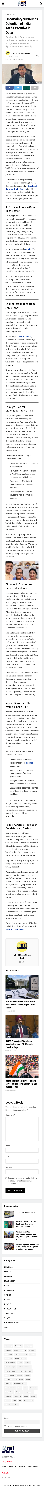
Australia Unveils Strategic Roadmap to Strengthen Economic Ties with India (26, 1224)
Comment (10, 1115)
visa (16, 1404)
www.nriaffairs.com (15, 929)
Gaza (25, 1354)
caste (16, 1350)
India (20, 1363)
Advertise (12, 1466)
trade (26, 1396)
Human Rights (20, 1358)
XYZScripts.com (34, 1485)
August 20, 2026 (11, 1050)
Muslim (8, 1383)
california (28, 1346)
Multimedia (9, 1281)
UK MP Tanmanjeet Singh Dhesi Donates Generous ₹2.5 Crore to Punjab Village (19, 1044)
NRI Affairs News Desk (22, 53)
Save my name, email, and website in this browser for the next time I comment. (22, 1181)
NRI (19, 1388)
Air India (9, 1346)
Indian (27, 1363)
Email (9, 1156)
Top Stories (10, 1314)
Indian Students (26, 1371)
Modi (28, 1379)
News (13, 15)
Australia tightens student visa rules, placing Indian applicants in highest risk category (27, 1247)
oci (25, 1388)
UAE (14, 1400)
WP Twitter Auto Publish (12, 1485)
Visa (6, 1327)
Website (9, 1167)
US (25, 1400)
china (24, 1350)
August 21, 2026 (11, 1011)
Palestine (9, 1392)
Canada (8, 1350)
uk (20, 1400)
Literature (9, 1276)
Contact (22, 1466)
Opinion (7, 1295)
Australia (18, 1346)
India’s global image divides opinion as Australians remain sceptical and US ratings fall (21, 1083)
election (9, 1354)
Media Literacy (33, 1466)
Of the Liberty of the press (25, 1212)
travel (33, 1396)
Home (8, 15)
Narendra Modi (20, 1383)
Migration (19, 1379)
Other (7, 1300)
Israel (27, 1375)
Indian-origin (10, 1367)
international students (14, 1375)
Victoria (8, 1404)
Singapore (29, 1392)
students (17, 1396)
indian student (11, 1371)
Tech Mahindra (24, 336)
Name (9, 1145)
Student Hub (10, 1309)
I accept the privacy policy (17, 1426)
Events (7, 1272)
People (7, 1304)
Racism (19, 1392)
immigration (10, 1363)
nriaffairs (9, 1290)
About (4, 1466)
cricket (31, 1350)
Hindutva (9, 1358)
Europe (17, 1354)
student (8, 1396)
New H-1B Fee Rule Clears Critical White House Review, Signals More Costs (20, 1004)
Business (8, 1267)
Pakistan (33, 1388)
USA (31, 1400)
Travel (7, 1318)
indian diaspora (24, 1367)
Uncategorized (11, 1323)
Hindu (32, 1354)
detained (29, 249)
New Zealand (10, 1388)
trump (8, 1400)
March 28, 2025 (13, 57)
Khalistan (9, 1379)
